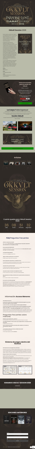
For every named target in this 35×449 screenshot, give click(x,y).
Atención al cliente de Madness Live (9, 285)
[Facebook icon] (28, 446)
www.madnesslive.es (11, 243)
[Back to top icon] (31, 447)
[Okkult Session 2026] (5, 2)
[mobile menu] (30, 2)
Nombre (8, 432)
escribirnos (15, 331)
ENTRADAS (15, 303)
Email (7, 435)
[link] (25, 43)
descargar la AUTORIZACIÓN (15, 308)
